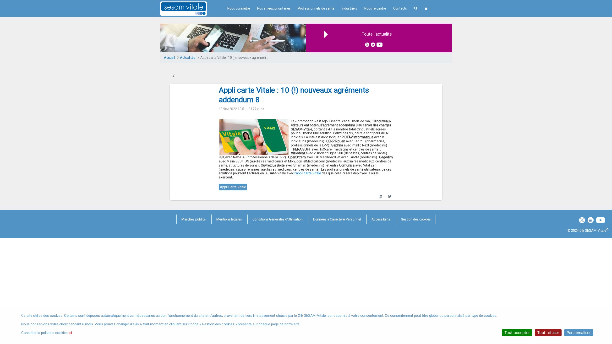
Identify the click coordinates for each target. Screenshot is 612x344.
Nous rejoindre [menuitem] (375, 8)
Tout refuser (548, 332)
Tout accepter (517, 332)
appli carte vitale (233, 187)
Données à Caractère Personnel (337, 219)
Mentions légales (229, 219)
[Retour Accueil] (192, 8)
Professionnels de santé (316, 8)
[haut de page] (601, 295)
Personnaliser (579, 332)
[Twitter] (389, 196)
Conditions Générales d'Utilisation (277, 219)
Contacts (400, 8)
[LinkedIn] (380, 196)
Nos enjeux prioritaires (274, 8)
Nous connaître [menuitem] (238, 8)
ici (70, 333)
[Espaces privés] (426, 8)
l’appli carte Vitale (308, 173)
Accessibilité (381, 219)
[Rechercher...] (415, 8)
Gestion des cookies (416, 219)
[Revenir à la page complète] (173, 76)
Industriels (349, 8)
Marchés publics (193, 219)
